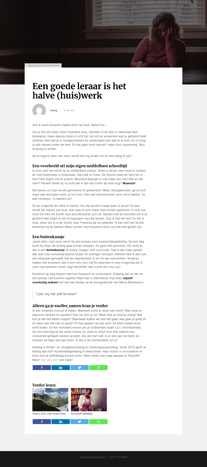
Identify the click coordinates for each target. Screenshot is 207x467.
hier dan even (50, 360)
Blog (31, 65)
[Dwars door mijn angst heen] (50, 399)
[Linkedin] (61, 367)
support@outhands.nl (92, 457)
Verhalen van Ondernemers (47, 65)
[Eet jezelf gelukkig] (89, 399)
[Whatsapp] (98, 367)
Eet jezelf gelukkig (81, 413)
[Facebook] (42, 367)
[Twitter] (79, 367)
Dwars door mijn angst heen (49, 413)
